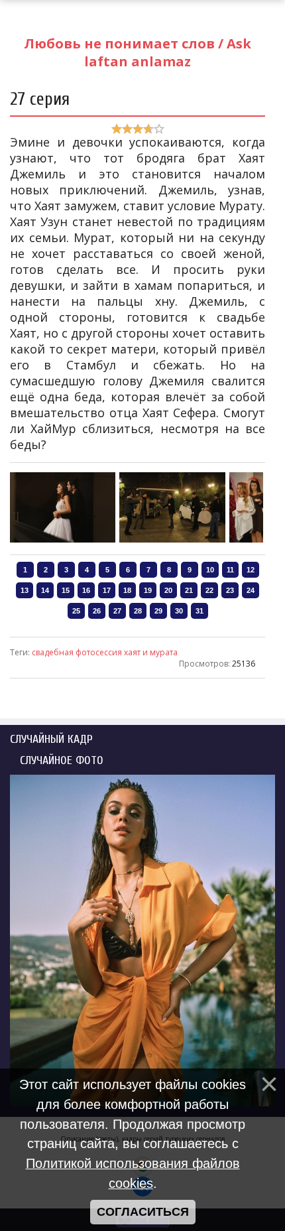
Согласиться (143, 1211)
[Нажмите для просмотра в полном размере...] (62, 540)
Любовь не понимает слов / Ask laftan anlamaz (137, 52)
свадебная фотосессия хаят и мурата (105, 652)
